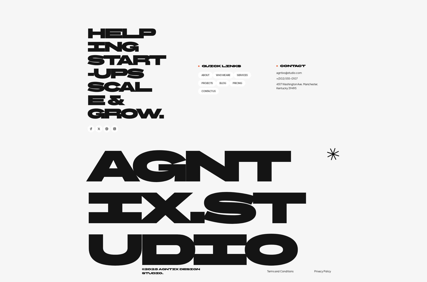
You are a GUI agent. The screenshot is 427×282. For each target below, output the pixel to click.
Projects (207, 83)
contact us (208, 91)
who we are (223, 75)
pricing (237, 83)
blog (223, 83)
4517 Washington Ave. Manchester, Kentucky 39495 (297, 86)
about (205, 75)
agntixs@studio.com (289, 73)
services (242, 75)
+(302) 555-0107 (287, 78)
